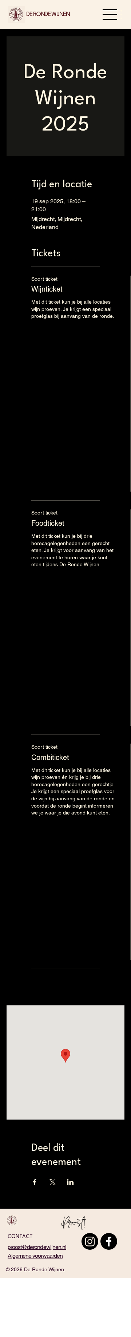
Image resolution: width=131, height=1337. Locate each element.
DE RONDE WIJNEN (48, 14)
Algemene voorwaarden (35, 1255)
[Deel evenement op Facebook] (34, 1182)
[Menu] (110, 14)
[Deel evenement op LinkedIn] (70, 1182)
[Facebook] (108, 1241)
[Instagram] (90, 1241)
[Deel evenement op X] (52, 1182)
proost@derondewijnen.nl (37, 1247)
